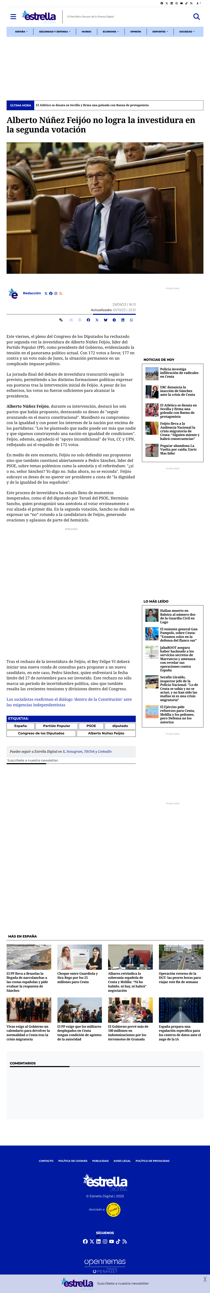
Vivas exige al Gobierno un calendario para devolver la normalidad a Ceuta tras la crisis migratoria (28, 1032)
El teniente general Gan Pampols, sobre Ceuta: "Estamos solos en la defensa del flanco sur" (178, 635)
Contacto (46, 1161)
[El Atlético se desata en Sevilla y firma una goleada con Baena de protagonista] (152, 410)
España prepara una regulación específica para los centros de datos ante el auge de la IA (180, 1032)
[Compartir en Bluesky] (105, 320)
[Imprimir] (79, 320)
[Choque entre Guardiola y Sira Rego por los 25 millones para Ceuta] (79, 957)
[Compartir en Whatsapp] (131, 320)
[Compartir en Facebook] (88, 320)
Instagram (74, 751)
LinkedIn (105, 751)
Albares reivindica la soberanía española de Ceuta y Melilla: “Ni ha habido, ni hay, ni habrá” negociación (127, 982)
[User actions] (199, 3)
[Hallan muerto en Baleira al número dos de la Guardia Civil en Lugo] (152, 615)
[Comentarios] (62, 320)
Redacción (32, 293)
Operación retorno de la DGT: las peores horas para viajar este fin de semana (180, 977)
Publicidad (100, 1161)
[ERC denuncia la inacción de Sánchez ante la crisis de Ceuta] (152, 392)
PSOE (91, 726)
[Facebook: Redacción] (50, 293)
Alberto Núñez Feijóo (106, 733)
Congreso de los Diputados (41, 733)
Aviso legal (122, 1161)
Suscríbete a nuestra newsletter (32, 761)
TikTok (89, 751)
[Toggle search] (196, 16)
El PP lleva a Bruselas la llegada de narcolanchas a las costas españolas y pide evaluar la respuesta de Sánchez (27, 982)
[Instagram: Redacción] (55, 293)
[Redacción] (13, 293)
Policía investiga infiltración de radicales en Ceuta (179, 373)
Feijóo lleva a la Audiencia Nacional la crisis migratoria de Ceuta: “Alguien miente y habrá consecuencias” (180, 431)
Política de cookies (72, 1161)
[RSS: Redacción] (60, 293)
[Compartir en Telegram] (114, 320)
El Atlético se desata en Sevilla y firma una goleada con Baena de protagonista (92, 105)
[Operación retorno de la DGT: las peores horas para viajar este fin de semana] (181, 957)
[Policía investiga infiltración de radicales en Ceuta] (152, 374)
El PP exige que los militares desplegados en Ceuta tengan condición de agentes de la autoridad (79, 1032)
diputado (120, 726)
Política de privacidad (153, 1161)
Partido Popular (56, 726)
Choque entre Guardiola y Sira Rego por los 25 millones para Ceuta (77, 977)
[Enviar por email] (71, 320)
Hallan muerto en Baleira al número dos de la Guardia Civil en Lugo (177, 616)
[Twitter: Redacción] (45, 293)
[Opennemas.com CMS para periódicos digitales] (105, 1266)
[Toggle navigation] (13, 16)
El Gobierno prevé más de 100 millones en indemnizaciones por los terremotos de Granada (128, 1032)
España (20, 726)
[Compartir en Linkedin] (123, 320)
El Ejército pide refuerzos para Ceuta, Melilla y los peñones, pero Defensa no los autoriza (177, 714)
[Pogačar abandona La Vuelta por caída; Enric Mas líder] (152, 450)
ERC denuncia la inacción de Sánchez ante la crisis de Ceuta (177, 391)
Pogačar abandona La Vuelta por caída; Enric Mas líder (178, 449)
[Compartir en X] (97, 320)
